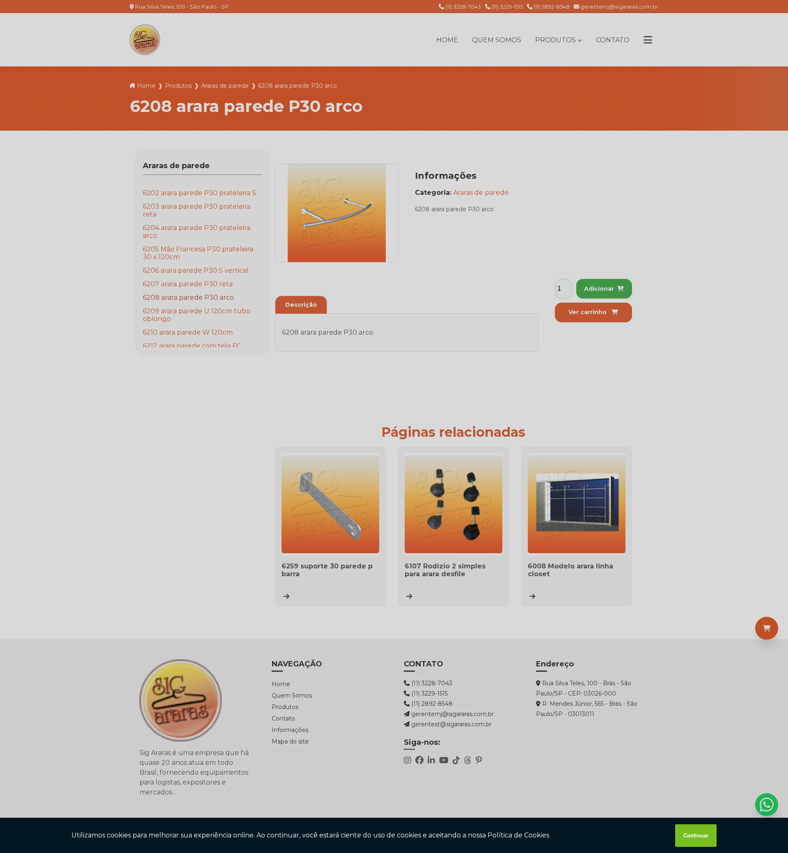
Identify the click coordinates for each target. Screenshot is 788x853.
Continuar (695, 835)
